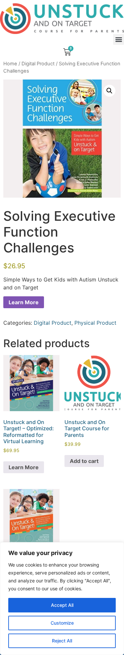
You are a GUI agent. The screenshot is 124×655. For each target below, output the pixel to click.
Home (10, 64)
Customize (62, 623)
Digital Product (38, 64)
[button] (118, 39)
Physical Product (95, 322)
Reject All (62, 640)
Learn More (24, 302)
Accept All (62, 605)
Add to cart (84, 461)
